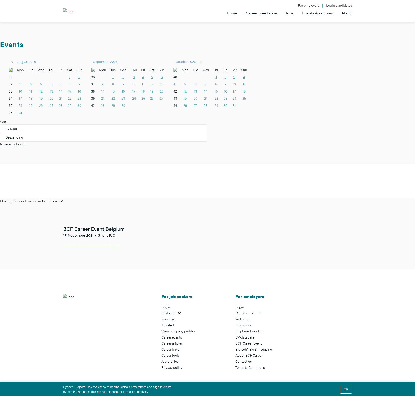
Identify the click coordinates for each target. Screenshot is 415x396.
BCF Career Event (248, 343)
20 (51, 98)
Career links (170, 349)
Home (232, 13)
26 (41, 105)
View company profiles (178, 331)
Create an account (249, 312)
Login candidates (339, 5)
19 (41, 98)
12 (41, 91)
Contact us (243, 361)
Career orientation (261, 13)
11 (30, 91)
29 (69, 105)
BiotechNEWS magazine (253, 349)
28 (61, 105)
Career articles (172, 343)
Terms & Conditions (250, 367)
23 (79, 98)
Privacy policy (171, 367)
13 (51, 91)
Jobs (290, 13)
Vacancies (168, 318)
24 (20, 105)
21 (60, 98)
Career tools (170, 355)
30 (79, 105)
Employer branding (249, 331)
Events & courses (317, 13)
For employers (308, 5)
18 (30, 98)
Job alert (167, 325)
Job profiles (169, 361)
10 (20, 91)
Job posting (244, 325)
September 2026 (105, 61)
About (347, 13)
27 (51, 105)
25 (31, 105)
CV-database (244, 337)
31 (20, 112)
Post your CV (171, 312)
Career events (171, 337)
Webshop (242, 318)
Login (165, 306)
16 (79, 91)
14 (60, 91)
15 (69, 91)
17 (20, 98)
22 (69, 98)
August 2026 (26, 61)
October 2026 (186, 61)
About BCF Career (248, 355)
